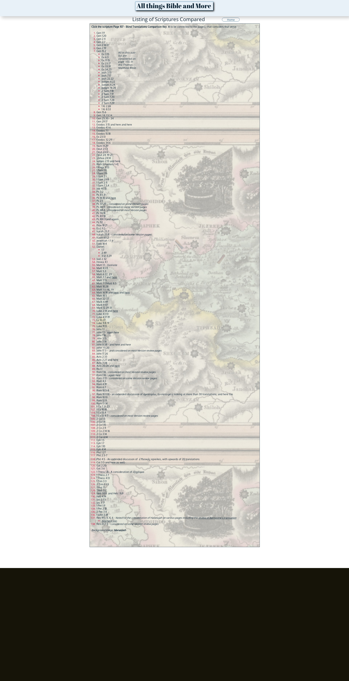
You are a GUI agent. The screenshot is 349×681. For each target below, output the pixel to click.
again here (114, 375)
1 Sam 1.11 (102, 170)
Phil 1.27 (101, 452)
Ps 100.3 (101, 219)
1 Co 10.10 (102, 409)
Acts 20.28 (103, 365)
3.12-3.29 (107, 255)
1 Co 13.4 (101, 412)
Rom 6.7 (101, 387)
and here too (225, 394)
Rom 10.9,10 (103, 394)
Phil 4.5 (101, 459)
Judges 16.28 (109, 87)
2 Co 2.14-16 (103, 430)
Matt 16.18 (102, 292)
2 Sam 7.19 (108, 94)
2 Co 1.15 (101, 424)
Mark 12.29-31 (104, 307)
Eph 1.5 (100, 440)
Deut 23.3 (102, 148)
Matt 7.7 (101, 277)
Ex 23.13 (101, 136)
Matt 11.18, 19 (105, 289)
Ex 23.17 (106, 63)
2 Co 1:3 (101, 418)
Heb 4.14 (101, 496)
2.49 (104, 252)
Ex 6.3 (105, 57)
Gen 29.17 (102, 121)
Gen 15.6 (101, 112)
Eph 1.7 (100, 443)
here (118, 124)
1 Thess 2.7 (103, 474)
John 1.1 (100, 329)
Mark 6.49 (102, 301)
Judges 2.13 (103, 161)
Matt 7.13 (102, 280)
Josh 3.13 (106, 72)
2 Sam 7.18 (108, 90)
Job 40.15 (102, 188)
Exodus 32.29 (104, 139)
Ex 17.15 (106, 60)
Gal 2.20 (101, 465)
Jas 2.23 (101, 499)
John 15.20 (103, 347)
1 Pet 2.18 (102, 508)
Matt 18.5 (102, 295)
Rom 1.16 (126, 372)
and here (115, 161)
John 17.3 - (129, 350)
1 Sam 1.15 (102, 173)
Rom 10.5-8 (103, 390)
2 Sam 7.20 (108, 96)
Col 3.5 (101, 462)
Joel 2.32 (102, 259)
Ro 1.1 (99, 368)
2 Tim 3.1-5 (103, 484)
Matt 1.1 (101, 265)
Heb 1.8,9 (102, 493)
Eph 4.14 (101, 449)
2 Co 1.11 (101, 421)
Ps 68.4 (101, 210)
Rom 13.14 (102, 403)
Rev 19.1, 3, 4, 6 (105, 517)
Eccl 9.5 (101, 228)
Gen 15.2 (101, 51)
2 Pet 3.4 (102, 511)
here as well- (118, 462)
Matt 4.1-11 (102, 268)
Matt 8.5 (111, 283)
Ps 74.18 (101, 213)
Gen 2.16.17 (103, 45)
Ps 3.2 (100, 191)
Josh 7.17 (106, 75)
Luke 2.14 (102, 310)
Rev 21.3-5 (102, 523)
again (114, 219)
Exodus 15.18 (104, 133)
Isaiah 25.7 (103, 231)
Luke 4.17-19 (103, 317)
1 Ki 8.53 (106, 109)
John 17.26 (102, 353)
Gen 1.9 (101, 32)
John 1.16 (101, 335)
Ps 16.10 (101, 197)
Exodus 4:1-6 (104, 127)
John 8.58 (102, 344)
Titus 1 (100, 487)
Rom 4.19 (102, 384)
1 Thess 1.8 (102, 471)
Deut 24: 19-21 (104, 154)
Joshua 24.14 (104, 158)
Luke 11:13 (102, 326)
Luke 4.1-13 (103, 313)
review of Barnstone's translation (217, 517)
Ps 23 (100, 200)
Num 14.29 (102, 145)
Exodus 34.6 (104, 142)
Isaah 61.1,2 (103, 237)
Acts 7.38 (102, 362)
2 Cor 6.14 (102, 437)
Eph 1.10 (101, 446)
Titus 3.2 (102, 490)
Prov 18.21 (102, 225)
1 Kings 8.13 (103, 167)
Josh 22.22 (108, 78)
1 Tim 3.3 (102, 481)
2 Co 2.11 (101, 427)
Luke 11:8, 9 (103, 323)
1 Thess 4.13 (103, 478)
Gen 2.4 (101, 38)
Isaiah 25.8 (103, 234)
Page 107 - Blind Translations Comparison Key (140, 26)
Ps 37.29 (101, 203)
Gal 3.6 (101, 468)
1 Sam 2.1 (102, 176)
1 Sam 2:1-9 (103, 179)
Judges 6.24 (108, 84)
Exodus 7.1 (102, 130)
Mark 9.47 (102, 304)
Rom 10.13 (102, 397)
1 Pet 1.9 (101, 505)
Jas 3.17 (101, 502)
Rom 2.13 (102, 378)
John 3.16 (102, 341)
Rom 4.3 (101, 381)
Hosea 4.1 (102, 261)
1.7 (103, 249)
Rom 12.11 (102, 400)
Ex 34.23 (106, 69)
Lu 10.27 (101, 320)
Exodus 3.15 (103, 124)
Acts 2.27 (102, 359)
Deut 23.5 (102, 152)
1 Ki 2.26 (106, 106)
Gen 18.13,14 (104, 115)
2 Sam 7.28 (108, 100)
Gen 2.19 (101, 48)
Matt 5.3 (101, 271)
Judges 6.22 (108, 81)
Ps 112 (100, 222)
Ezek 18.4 (102, 243)
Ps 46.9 (101, 207)
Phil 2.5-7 (102, 455)
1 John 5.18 (102, 514)
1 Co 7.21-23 (103, 406)
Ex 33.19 (106, 66)
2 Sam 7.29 (108, 103)
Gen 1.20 (101, 35)
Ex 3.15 (105, 54)
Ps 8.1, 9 (101, 194)
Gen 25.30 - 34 (105, 118)
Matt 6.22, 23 (104, 274)
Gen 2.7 (101, 41)
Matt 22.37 (103, 298)
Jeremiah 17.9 (105, 240)
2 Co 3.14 (102, 434)
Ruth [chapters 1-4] (108, 164)
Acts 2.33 (102, 356)
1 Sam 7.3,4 (103, 185)
